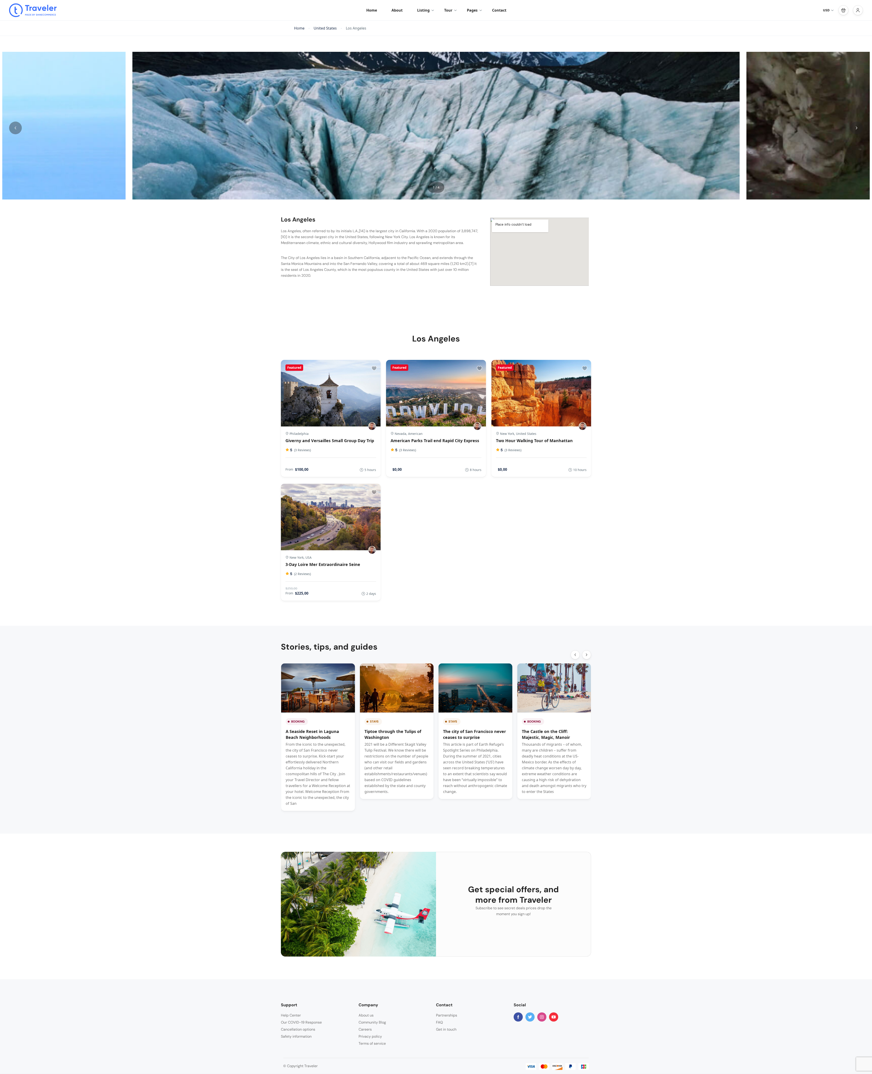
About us (366, 1015)
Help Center (291, 1015)
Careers (365, 1029)
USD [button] (826, 10)
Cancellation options (298, 1029)
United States (325, 28)
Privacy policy (370, 1036)
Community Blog (372, 1022)
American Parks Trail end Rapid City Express (435, 440)
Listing (423, 10)
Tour (448, 10)
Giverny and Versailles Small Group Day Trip (329, 440)
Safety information (296, 1036)
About (397, 10)
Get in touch (446, 1029)
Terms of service (372, 1043)
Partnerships (446, 1015)
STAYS (374, 721)
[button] (843, 10)
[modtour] (372, 426)
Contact (499, 10)
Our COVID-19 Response (301, 1022)
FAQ (439, 1022)
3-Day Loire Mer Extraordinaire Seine (322, 564)
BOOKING (298, 721)
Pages (472, 10)
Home (371, 10)
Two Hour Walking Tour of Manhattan (534, 440)
